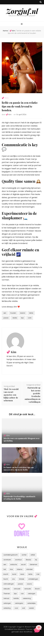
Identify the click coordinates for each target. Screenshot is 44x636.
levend (22, 313)
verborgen (31, 594)
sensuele (27, 589)
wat (23, 608)
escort (23, 564)
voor (16, 608)
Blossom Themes (25, 629)
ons (13, 579)
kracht (6, 574)
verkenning (27, 598)
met (37, 574)
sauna (29, 584)
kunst (14, 574)
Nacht (6, 579)
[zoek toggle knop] (41, 2)
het (5, 569)
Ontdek (21, 579)
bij (36, 560)
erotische (13, 564)
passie (6, 318)
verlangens (19, 603)
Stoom (37, 589)
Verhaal (6, 598)
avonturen (7, 560)
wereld (31, 608)
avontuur (18, 560)
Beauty (28, 560)
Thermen (7, 594)
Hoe (11, 569)
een (5, 313)
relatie (15, 318)
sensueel (17, 589)
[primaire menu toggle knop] (22, 24)
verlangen (7, 603)
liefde (31, 313)
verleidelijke (31, 603)
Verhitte (16, 598)
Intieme (19, 569)
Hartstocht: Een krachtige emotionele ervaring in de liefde (19, 497)
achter (24, 555)
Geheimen (33, 564)
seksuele (7, 589)
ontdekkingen (33, 579)
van (22, 594)
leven (22, 574)
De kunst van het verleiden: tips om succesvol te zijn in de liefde (19, 468)
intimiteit (29, 569)
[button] (38, 629)
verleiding (7, 608)
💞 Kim (5, 98)
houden (13, 313)
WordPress (28, 632)
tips (22, 318)
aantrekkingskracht (10, 555)
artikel (33, 555)
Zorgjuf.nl (22, 11)
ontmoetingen (9, 584)
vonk (29, 318)
